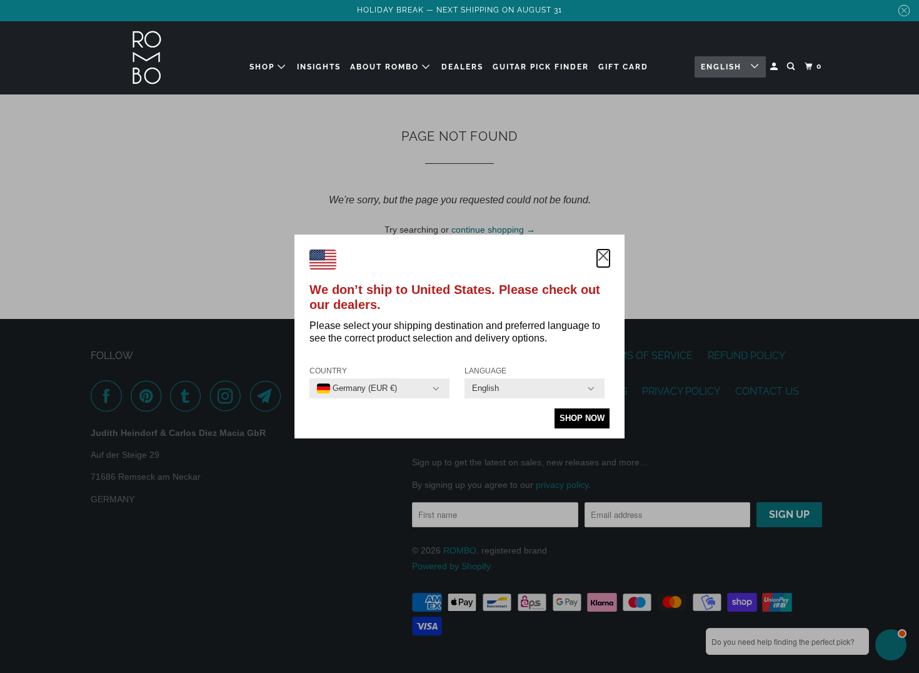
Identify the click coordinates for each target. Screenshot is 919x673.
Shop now (582, 418)
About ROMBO (386, 67)
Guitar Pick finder (541, 67)
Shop (263, 67)
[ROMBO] (147, 57)
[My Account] (775, 66)
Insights (319, 67)
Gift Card (623, 67)
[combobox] (357, 388)
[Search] (792, 66)
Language (485, 371)
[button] (603, 258)
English (723, 67)
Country (328, 371)
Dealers (462, 67)
